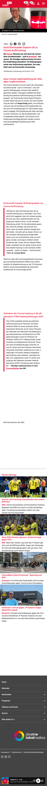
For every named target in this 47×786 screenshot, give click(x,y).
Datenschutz (16, 752)
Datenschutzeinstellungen (34, 752)
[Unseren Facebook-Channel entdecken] (5, 756)
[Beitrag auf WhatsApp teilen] (11, 44)
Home (4, 682)
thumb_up (42, 780)
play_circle (38, 780)
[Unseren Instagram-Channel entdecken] (9, 756)
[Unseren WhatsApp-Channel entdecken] (2, 756)
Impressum (5, 752)
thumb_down (34, 780)
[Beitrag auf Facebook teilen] (15, 44)
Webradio (5, 688)
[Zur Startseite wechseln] (7, 4)
